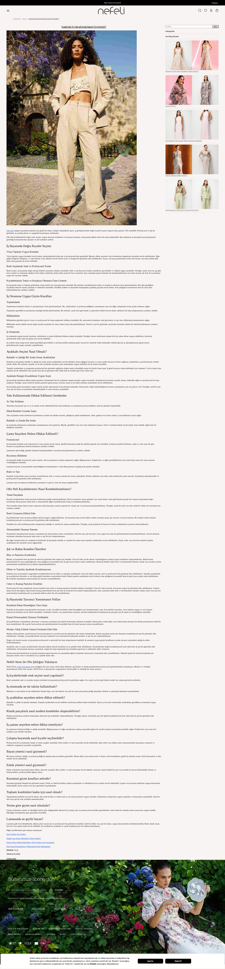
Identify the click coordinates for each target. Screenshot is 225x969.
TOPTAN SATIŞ (78, 934)
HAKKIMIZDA (14, 934)
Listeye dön (11, 858)
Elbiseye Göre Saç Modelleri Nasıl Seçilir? (182, 71)
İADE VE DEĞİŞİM (83, 928)
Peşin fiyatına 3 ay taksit (112, 3)
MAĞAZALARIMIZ (33, 934)
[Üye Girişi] (211, 10)
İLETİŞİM (51, 934)
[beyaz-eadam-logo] (30, 950)
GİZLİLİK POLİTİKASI (18, 928)
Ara (215, 27)
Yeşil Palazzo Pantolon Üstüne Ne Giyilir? (182, 210)
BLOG (63, 934)
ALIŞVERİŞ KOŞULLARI (59, 928)
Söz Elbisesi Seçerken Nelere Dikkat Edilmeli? (183, 141)
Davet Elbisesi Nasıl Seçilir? (176, 175)
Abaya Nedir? (170, 106)
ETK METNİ (38, 928)
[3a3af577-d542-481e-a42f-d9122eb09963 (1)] (27, 943)
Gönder (59, 889)
